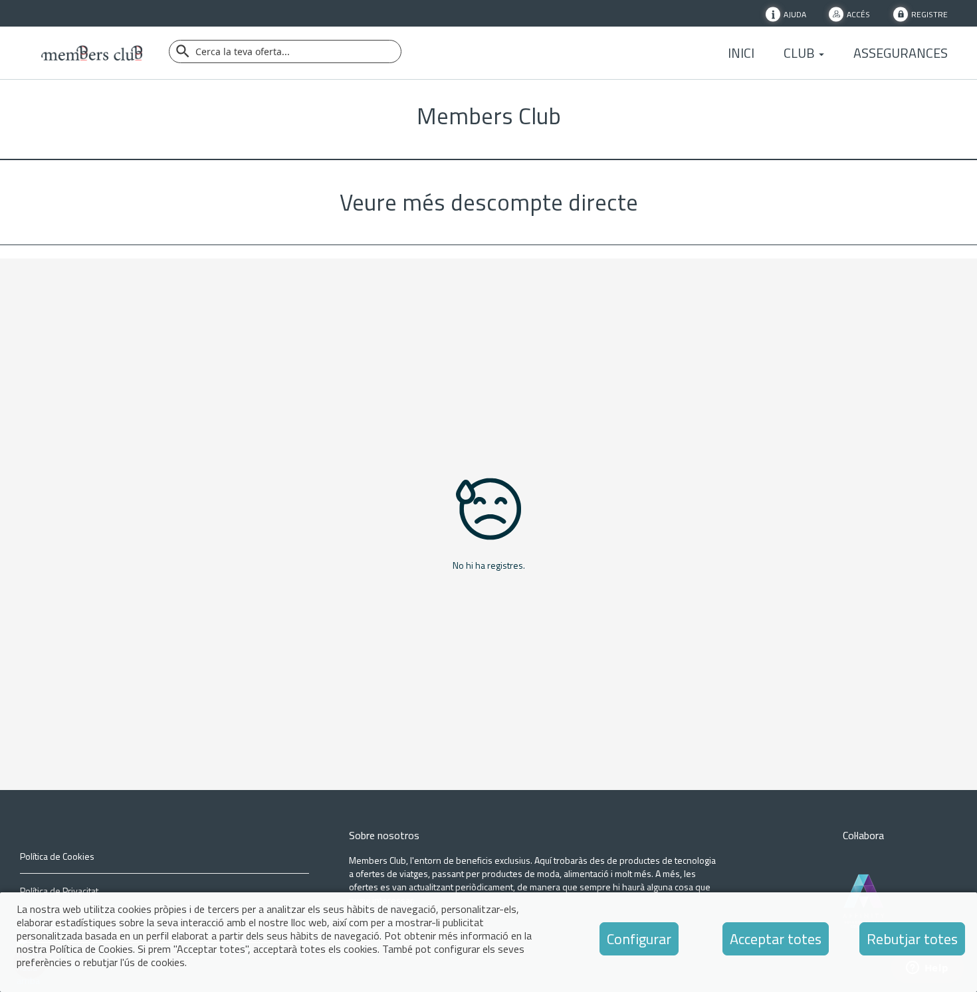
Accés (858, 13)
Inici (741, 53)
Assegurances (900, 53)
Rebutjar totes (912, 939)
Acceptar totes (775, 939)
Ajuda (795, 13)
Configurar (639, 939)
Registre (929, 13)
